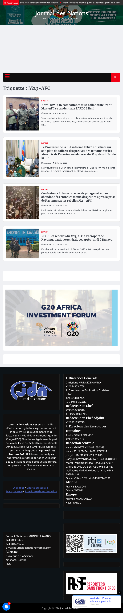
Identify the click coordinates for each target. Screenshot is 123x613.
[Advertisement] (61, 48)
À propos (19, 487)
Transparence (14, 491)
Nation (44, 189)
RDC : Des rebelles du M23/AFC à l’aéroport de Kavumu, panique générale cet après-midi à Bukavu (76, 237)
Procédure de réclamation (41, 491)
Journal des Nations (61, 13)
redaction (47, 113)
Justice (44, 143)
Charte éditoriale (37, 487)
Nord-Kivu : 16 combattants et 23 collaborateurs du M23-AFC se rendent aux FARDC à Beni (76, 106)
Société (45, 101)
